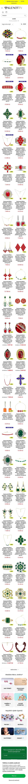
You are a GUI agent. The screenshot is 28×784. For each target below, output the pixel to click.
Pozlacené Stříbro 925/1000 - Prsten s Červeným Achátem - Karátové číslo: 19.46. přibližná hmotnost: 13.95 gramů (7, 365)
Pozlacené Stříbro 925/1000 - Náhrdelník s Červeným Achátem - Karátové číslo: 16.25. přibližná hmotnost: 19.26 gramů (7, 658)
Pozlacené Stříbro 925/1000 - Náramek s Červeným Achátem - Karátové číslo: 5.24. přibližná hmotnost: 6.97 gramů (7, 444)
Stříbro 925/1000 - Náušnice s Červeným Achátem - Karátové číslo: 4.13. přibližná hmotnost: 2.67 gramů (7, 416)
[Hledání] (25, 15)
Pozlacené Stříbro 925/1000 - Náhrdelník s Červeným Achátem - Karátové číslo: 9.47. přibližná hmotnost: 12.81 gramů (7, 390)
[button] (2, 8)
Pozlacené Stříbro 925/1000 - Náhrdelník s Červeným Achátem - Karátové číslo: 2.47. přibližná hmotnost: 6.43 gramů (7, 151)
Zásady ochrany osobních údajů (12, 770)
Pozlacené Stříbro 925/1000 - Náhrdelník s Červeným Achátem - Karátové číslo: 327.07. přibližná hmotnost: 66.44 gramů (20, 658)
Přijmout (14, 776)
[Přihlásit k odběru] (23, 755)
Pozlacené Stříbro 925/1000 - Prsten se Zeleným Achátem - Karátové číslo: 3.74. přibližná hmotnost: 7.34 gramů (7, 124)
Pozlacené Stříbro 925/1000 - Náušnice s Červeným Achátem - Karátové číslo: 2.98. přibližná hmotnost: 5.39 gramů (20, 312)
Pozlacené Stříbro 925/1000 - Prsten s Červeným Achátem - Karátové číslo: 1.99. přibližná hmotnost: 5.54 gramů (7, 178)
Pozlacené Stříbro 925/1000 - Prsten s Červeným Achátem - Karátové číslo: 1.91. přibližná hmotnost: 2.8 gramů (7, 98)
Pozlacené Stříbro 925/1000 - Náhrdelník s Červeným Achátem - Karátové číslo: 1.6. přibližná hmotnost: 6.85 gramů (7, 231)
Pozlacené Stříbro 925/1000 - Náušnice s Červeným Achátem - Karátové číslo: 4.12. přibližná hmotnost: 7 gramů (7, 285)
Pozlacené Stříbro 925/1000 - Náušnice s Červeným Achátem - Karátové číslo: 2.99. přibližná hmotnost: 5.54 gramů (20, 258)
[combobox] (14, 15)
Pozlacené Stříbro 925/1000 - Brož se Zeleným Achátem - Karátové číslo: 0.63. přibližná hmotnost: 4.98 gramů (7, 604)
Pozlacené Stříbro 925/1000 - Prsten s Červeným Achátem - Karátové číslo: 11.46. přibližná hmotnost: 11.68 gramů (20, 365)
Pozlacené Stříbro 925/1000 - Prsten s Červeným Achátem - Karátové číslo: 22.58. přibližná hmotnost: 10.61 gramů (20, 71)
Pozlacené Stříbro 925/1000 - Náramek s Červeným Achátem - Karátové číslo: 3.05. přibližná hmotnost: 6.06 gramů (20, 44)
